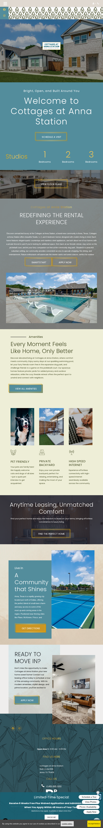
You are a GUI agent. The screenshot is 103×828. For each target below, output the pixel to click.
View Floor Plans (51, 184)
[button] (94, 3)
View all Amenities (26, 388)
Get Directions (31, 628)
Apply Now (65, 262)
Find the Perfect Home (51, 533)
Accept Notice (94, 824)
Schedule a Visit (51, 137)
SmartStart (39, 262)
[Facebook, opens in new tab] (4, 10)
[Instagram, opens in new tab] (4, 16)
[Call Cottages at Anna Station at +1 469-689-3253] (98, 3)
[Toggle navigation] (5, 3)
